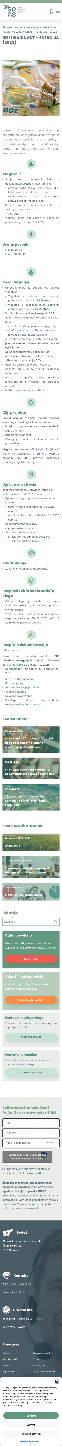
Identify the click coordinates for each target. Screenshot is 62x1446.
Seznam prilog (14, 683)
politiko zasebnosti (29, 1173)
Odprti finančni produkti (31, 1000)
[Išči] (55, 922)
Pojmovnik (8, 1371)
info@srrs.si (21, 1292)
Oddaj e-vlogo (31, 959)
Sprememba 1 (13, 668)
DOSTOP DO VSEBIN (31, 1072)
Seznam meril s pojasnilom (22, 687)
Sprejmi (31, 1415)
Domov (6, 1353)
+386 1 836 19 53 (21, 1284)
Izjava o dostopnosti (44, 1371)
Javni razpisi (9, 1359)
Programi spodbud (43, 1353)
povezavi (32, 1208)
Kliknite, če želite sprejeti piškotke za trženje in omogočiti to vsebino (27, 1157)
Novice (6, 1365)
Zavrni (31, 1424)
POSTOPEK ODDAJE (31, 1037)
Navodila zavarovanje (18, 696)
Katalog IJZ (39, 1365)
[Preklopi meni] (58, 11)
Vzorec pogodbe (15, 691)
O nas (36, 1359)
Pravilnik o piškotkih (29, 1441)
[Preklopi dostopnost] (51, 11)
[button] (57, 1381)
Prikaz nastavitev (31, 1433)
